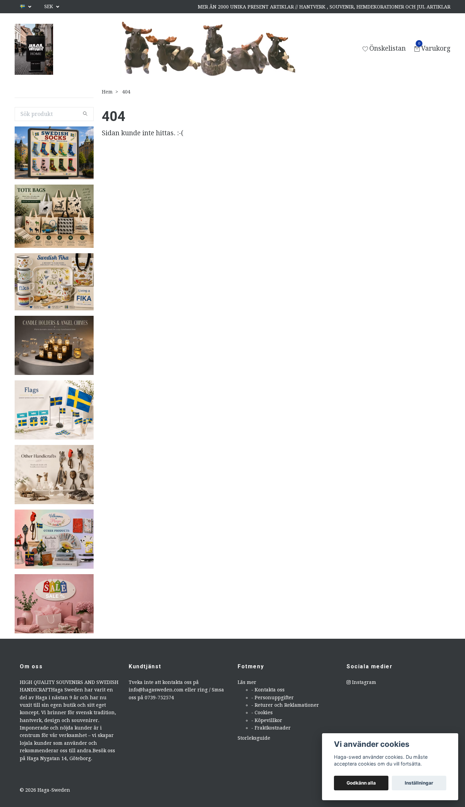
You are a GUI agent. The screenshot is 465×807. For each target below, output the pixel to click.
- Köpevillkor (266, 720)
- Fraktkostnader (271, 728)
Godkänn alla (361, 783)
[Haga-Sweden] (34, 49)
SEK (49, 6)
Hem (107, 92)
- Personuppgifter (272, 697)
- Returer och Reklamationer (285, 705)
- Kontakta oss (268, 689)
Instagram (363, 682)
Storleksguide (254, 738)
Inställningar (419, 783)
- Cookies (262, 712)
